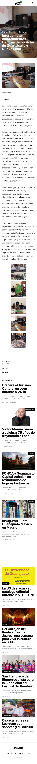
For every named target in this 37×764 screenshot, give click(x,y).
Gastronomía (7, 671)
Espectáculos (9, 32)
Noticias (24, 32)
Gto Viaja (5, 372)
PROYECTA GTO (24, 753)
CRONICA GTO (12, 753)
